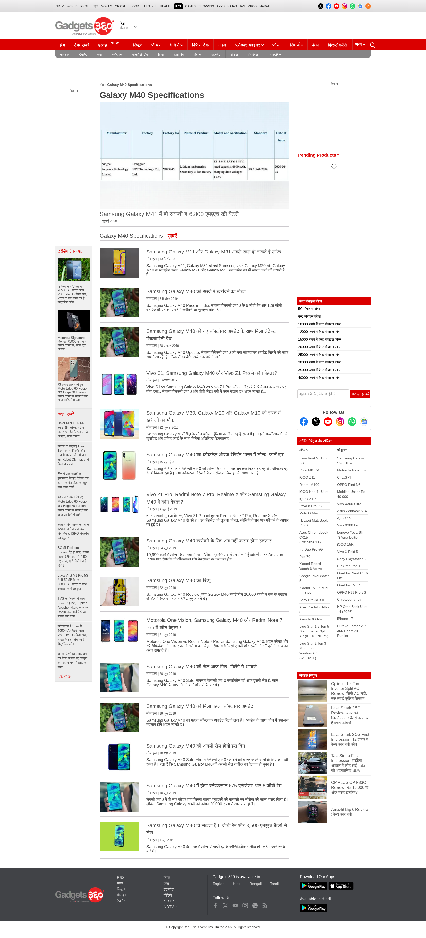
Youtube (235, 904)
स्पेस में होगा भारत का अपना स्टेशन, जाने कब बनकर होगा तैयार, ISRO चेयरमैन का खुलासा (73, 531)
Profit (85, 6)
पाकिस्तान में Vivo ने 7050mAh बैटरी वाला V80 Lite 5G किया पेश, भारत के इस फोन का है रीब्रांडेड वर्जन (72, 635)
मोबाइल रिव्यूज (308, 675)
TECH (178, 6)
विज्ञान (197, 54)
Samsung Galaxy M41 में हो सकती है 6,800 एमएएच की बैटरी (169, 214)
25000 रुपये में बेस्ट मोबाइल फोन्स (319, 355)
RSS (120, 877)
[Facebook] (304, 421)
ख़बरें (120, 883)
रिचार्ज (295, 45)
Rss (265, 904)
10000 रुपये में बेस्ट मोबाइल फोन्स (319, 324)
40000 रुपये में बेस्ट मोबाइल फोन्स (319, 377)
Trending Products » (318, 155)
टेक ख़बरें (81, 45)
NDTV (60, 6)
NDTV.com (173, 901)
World (72, 6)
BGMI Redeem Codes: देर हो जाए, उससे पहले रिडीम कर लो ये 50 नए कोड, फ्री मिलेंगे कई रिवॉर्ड (73, 556)
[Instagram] (340, 421)
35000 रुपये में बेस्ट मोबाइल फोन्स (319, 370)
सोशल (234, 54)
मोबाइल (64, 54)
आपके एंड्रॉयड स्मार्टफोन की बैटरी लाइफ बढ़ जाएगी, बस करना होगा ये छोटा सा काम (73, 660)
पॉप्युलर (342, 450)
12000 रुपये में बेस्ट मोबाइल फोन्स (319, 332)
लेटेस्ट (303, 450)
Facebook (216, 904)
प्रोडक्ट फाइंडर (247, 45)
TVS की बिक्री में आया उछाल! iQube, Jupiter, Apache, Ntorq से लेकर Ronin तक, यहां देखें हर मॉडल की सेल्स (73, 607)
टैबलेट (83, 54)
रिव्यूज (137, 45)
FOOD (135, 6)
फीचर (155, 45)
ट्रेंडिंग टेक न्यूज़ (70, 251)
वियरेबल (253, 54)
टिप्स (161, 54)
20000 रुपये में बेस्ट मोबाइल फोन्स (319, 347)
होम (62, 45)
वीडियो (175, 45)
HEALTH (166, 6)
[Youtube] (328, 421)
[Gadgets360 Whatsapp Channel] (352, 421)
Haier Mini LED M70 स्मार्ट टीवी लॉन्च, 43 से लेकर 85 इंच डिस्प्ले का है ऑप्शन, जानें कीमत (73, 429)
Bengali (256, 884)
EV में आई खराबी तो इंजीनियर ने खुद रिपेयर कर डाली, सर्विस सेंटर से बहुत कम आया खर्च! (73, 480)
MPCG (252, 6)
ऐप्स (99, 54)
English (218, 884)
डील (315, 45)
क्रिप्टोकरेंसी (338, 45)
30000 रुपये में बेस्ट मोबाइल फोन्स (319, 362)
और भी (63, 677)
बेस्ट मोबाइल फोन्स (309, 316)
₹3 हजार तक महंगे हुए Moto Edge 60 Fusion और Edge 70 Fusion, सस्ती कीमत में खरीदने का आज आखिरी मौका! (73, 506)
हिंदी (96, 6)
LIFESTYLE (149, 6)
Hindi (237, 884)
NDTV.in (170, 907)
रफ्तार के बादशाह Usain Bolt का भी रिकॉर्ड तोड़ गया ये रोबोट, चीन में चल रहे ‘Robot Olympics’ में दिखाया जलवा (73, 455)
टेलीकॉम (179, 54)
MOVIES (106, 6)
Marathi (265, 6)
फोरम (276, 45)
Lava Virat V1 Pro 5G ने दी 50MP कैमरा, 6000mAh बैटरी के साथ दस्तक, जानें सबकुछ (73, 582)
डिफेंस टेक (200, 45)
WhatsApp (255, 904)
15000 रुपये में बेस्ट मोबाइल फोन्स (319, 339)
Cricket (121, 6)
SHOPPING (206, 6)
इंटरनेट (215, 54)
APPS (221, 6)
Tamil (274, 884)
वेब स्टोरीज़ (275, 54)
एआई (108, 44)
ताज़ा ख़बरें (66, 413)
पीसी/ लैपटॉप (140, 54)
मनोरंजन (117, 54)
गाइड (222, 45)
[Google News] (364, 421)
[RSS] (368, 6)
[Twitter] (316, 421)
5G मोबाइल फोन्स (309, 309)
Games (190, 6)
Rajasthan (236, 6)
